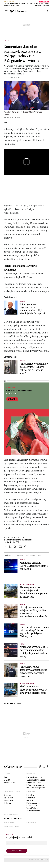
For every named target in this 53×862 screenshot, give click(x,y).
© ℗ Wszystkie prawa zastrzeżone (18, 540)
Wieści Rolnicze (32, 808)
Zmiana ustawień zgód (35, 780)
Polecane (19, 555)
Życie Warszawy (33, 811)
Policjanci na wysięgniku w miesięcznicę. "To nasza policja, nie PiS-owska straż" (34, 368)
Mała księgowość (33, 803)
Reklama (7, 795)
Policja (7, 40)
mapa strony (9, 823)
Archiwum (8, 803)
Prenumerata (9, 800)
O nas (6, 777)
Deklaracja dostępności (35, 788)
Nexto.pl (29, 800)
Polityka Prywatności (34, 777)
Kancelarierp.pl (32, 806)
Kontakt (7, 780)
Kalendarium (31, 823)
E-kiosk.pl (30, 795)
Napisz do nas (9, 782)
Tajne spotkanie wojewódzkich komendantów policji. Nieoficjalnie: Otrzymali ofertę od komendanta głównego (32, 309)
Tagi (39, 555)
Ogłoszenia (8, 798)
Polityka (22, 361)
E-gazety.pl (31, 798)
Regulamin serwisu (34, 782)
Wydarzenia (22, 11)
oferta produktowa (11, 827)
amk (5, 123)
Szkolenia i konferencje (13, 818)
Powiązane (8, 555)
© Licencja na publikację (14, 537)
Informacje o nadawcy (35, 785)
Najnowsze (30, 555)
